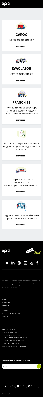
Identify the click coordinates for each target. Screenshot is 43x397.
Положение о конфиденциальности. (15, 338)
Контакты (5, 316)
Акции (4, 308)
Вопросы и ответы (8, 329)
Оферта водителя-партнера (11, 335)
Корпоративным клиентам (11, 313)
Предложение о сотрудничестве (13, 340)
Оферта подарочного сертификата (14, 346)
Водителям (5, 305)
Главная (4, 299)
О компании (6, 302)
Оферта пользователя (9, 332)
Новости (5, 311)
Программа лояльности (10, 343)
